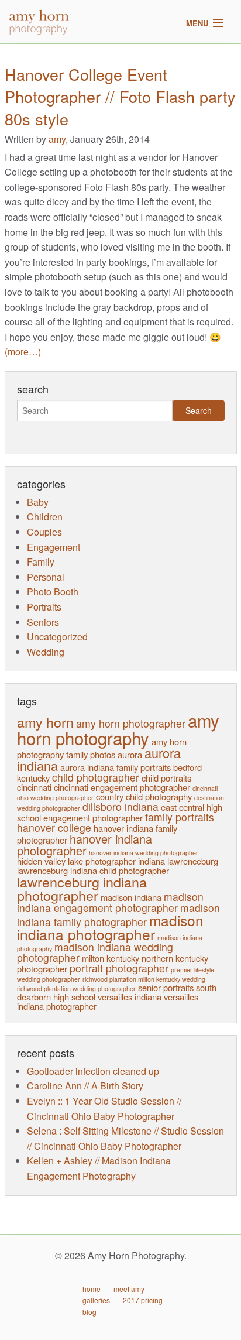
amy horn (45, 722)
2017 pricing (143, 1300)
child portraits (166, 778)
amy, (59, 139)
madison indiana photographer (110, 927)
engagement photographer (93, 817)
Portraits (44, 607)
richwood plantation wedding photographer (76, 988)
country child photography (144, 796)
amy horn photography (118, 728)
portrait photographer (119, 968)
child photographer (95, 777)
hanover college (54, 827)
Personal (45, 577)
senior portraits (166, 987)
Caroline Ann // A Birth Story (85, 1085)
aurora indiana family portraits (115, 767)
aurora (130, 754)
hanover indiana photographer (84, 844)
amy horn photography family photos (102, 747)
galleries (96, 1300)
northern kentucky (175, 958)
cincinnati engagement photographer (122, 787)
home (91, 1289)
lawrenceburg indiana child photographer (93, 870)
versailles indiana (129, 997)
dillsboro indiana (120, 806)
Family (40, 561)
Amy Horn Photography (61, 31)
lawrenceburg (192, 861)
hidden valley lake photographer (76, 861)
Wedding (45, 652)
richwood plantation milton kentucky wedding (143, 979)
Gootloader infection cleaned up (93, 1071)
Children (45, 516)
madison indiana (131, 897)
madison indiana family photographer (118, 914)
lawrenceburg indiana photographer (82, 888)
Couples (44, 532)
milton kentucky (110, 958)
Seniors (43, 622)
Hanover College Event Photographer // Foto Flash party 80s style (120, 96)
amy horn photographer (130, 723)
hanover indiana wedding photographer (143, 852)
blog (89, 1312)
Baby (38, 502)
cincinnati (34, 787)
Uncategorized (57, 636)
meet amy (128, 1289)
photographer (42, 968)
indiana (151, 861)
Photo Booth (52, 591)
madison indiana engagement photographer (110, 901)
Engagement (53, 547)
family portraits (179, 817)
